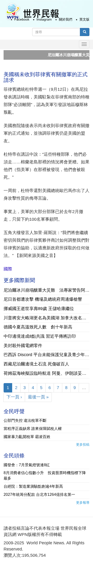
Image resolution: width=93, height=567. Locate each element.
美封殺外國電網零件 (23, 345)
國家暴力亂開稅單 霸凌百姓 (27, 437)
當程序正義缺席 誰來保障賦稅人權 (33, 429)
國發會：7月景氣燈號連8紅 (27, 465)
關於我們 (65, 19)
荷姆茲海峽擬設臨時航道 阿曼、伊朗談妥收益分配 (46, 373)
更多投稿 (82, 444)
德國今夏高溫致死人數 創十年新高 (38, 327)
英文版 (84, 19)
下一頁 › (14, 397)
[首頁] (32, 11)
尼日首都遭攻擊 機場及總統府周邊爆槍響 (45, 299)
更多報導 (82, 502)
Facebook (21, 19)
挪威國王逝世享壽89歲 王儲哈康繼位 (39, 308)
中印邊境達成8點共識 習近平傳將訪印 (40, 336)
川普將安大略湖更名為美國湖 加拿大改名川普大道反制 (46, 318)
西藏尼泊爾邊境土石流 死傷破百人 (36, 364)
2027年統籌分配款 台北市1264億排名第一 (39, 494)
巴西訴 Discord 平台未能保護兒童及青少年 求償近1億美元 (46, 354)
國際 (8, 269)
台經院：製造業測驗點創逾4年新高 (33, 486)
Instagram (44, 19)
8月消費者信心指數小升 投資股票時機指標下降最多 (45, 475)
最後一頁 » (38, 397)
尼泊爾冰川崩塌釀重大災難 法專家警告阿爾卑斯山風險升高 (46, 290)
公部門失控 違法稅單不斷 (25, 420)
